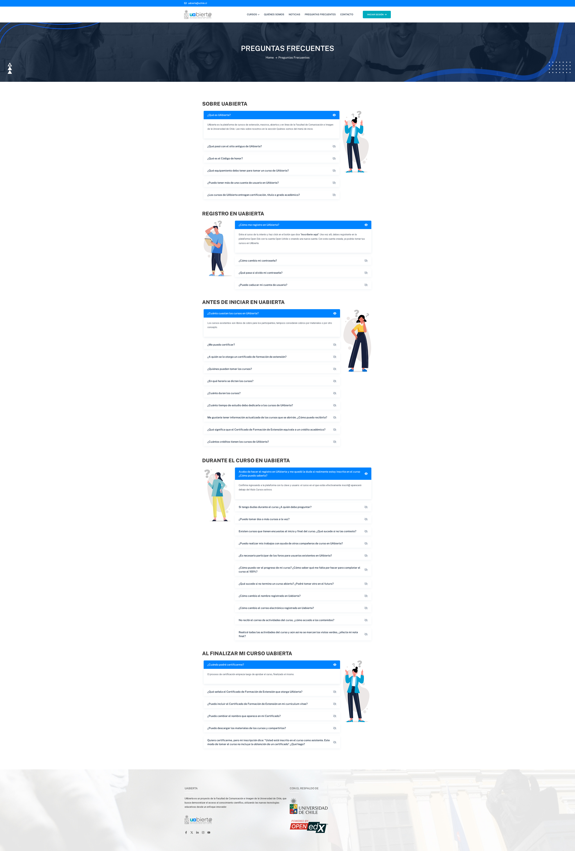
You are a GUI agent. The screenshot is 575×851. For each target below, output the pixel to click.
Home (270, 57)
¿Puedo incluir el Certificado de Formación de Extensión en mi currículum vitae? (257, 703)
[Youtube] (209, 832)
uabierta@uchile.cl (197, 3)
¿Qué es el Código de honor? (225, 158)
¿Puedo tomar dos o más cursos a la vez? (264, 519)
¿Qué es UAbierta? (219, 115)
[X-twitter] (192, 832)
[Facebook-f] (186, 832)
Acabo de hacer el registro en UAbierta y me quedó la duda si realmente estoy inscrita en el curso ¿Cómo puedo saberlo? (299, 473)
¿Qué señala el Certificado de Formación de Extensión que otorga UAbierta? (254, 691)
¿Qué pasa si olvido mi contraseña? (260, 272)
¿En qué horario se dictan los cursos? (230, 381)
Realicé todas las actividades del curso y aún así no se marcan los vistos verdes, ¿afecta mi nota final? (298, 634)
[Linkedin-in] (197, 832)
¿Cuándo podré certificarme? (225, 664)
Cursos (252, 14)
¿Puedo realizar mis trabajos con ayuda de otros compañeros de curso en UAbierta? (291, 543)
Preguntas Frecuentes (320, 14)
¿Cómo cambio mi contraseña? (258, 260)
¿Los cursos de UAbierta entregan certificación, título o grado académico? (253, 194)
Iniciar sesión (375, 14)
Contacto (346, 14)
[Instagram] (203, 832)
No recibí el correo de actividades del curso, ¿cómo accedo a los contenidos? (286, 620)
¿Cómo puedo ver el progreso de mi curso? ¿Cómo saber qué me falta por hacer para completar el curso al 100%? (299, 569)
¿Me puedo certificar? (221, 344)
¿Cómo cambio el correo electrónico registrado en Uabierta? (276, 608)
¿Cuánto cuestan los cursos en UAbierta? (233, 313)
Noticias (294, 14)
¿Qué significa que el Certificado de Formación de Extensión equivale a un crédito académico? (266, 429)
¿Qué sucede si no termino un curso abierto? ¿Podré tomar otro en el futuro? (286, 583)
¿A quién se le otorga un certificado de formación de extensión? (246, 356)
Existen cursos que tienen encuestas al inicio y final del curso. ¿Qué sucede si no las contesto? (297, 531)
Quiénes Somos (274, 14)
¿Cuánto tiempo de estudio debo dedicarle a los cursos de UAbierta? (250, 405)
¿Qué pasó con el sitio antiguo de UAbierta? (234, 146)
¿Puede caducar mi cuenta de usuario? (263, 284)
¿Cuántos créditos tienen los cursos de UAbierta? (238, 441)
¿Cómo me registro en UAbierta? (259, 224)
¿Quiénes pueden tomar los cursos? (229, 368)
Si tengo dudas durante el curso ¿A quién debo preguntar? (275, 507)
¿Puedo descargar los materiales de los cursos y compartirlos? (246, 728)
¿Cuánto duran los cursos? (223, 393)
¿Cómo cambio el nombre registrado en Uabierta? (270, 595)
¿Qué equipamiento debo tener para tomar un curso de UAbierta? (248, 170)
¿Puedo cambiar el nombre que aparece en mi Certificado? (244, 716)
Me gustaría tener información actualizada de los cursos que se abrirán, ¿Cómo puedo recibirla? (267, 417)
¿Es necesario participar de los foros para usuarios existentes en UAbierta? (285, 555)
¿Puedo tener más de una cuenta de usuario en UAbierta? (243, 182)
